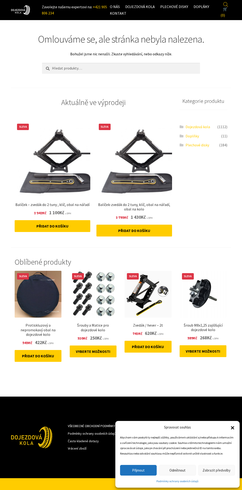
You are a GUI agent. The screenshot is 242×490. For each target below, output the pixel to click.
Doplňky (201, 6)
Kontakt (118, 13)
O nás (115, 6)
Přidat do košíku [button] (52, 226)
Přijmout (138, 470)
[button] (232, 427)
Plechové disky (174, 6)
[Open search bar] (225, 4)
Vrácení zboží (77, 448)
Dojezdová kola (140, 6)
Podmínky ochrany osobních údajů (177, 481)
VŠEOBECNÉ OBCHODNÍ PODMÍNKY (91, 426)
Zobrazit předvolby (216, 470)
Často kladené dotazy (83, 441)
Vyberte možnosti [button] (93, 351)
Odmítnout (177, 470)
